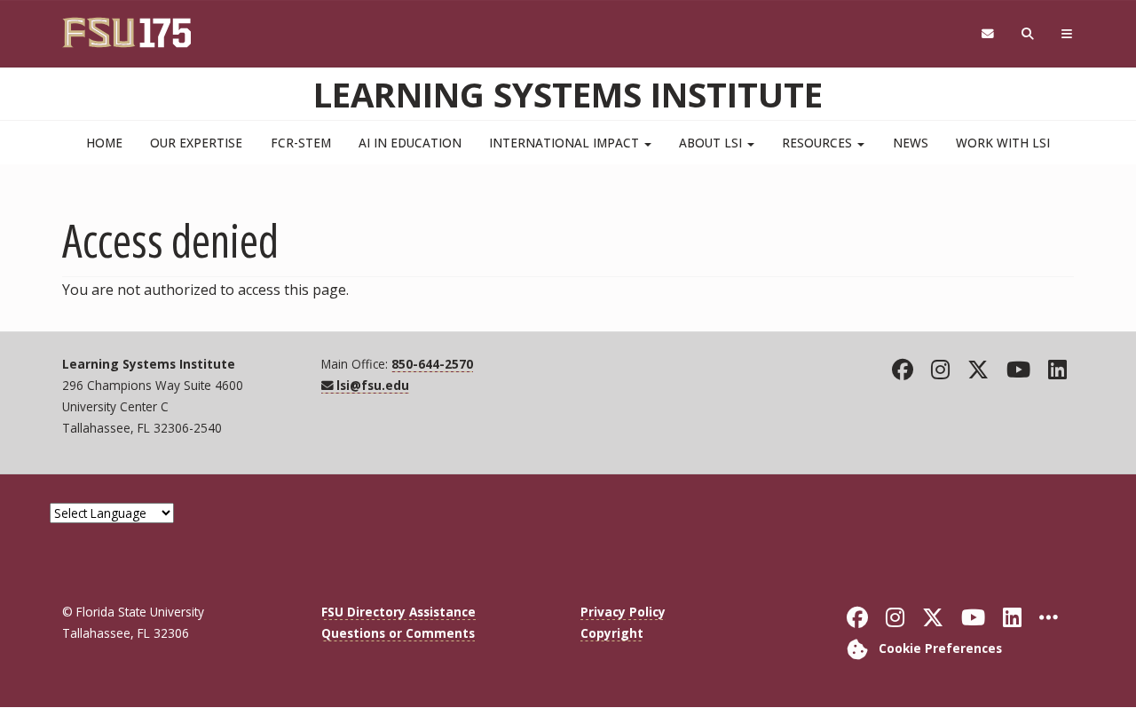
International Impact (566, 142)
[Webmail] (987, 34)
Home (104, 142)
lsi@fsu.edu (372, 385)
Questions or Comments (398, 632)
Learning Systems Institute (568, 94)
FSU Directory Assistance (398, 611)
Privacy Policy (623, 611)
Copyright (611, 632)
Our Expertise (196, 142)
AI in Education (410, 142)
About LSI (712, 142)
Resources (819, 142)
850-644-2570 (432, 363)
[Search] (1028, 34)
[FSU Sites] (1067, 34)
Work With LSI (1003, 142)
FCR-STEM (301, 142)
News (910, 142)
